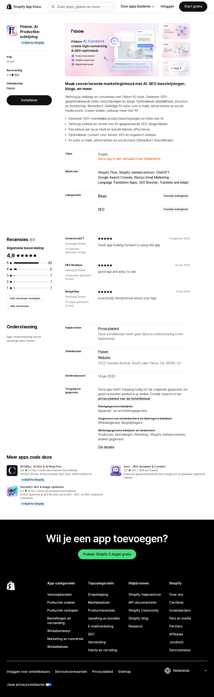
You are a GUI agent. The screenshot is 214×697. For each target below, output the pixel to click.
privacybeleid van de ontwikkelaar (124, 399)
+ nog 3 (176, 68)
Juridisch (176, 642)
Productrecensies (101, 610)
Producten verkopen (62, 610)
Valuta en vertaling (102, 650)
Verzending (97, 642)
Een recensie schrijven (25, 298)
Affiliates (176, 634)
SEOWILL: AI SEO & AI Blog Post (40, 466)
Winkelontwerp (58, 631)
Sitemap (124, 672)
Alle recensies (19, 306)
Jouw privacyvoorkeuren (26, 685)
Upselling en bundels (104, 618)
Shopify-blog (138, 618)
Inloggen (167, 6)
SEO (101, 209)
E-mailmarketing (100, 626)
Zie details (106, 447)
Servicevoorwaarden (71, 672)
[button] (55, 473)
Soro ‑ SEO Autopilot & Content (144, 466)
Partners (175, 626)
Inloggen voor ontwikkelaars (28, 672)
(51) (16, 74)
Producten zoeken (61, 602)
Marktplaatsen (99, 602)
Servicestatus (180, 650)
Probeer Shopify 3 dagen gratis (107, 554)
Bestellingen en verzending (59, 620)
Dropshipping (98, 595)
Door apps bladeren (136, 6)
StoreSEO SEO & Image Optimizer (42, 487)
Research (136, 626)
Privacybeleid (108, 329)
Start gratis (193, 6)
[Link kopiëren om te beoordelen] (87, 238)
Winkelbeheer (57, 647)
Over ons (176, 595)
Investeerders (180, 610)
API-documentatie (142, 602)
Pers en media (180, 618)
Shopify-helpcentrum (145, 595)
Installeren (29, 100)
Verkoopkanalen (59, 595)
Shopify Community (144, 610)
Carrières (176, 602)
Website (104, 358)
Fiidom (11, 88)
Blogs (102, 196)
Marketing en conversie (65, 639)
